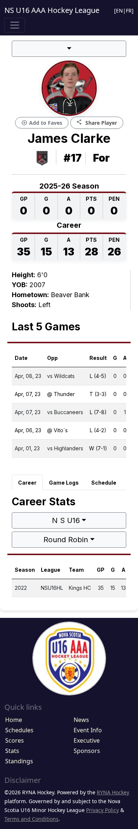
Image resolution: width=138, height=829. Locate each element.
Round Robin (65, 539)
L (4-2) (98, 430)
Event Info (88, 730)
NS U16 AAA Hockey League (51, 10)
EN (119, 10)
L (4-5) (98, 376)
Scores (14, 740)
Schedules (19, 730)
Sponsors (87, 751)
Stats (12, 751)
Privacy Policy (102, 809)
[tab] (27, 482)
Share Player (97, 122)
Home (13, 720)
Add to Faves (41, 123)
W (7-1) (98, 448)
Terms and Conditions (31, 818)
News (81, 720)
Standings (19, 761)
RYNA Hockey (113, 792)
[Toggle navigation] (14, 25)
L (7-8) (98, 412)
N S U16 (66, 520)
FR (129, 10)
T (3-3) (98, 394)
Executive (87, 740)
